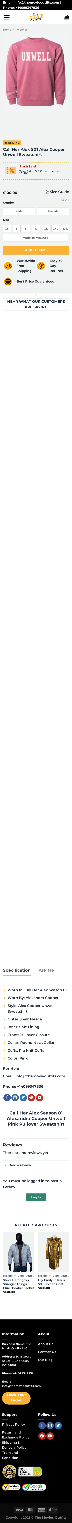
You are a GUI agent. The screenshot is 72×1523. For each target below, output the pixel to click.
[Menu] (6, 17)
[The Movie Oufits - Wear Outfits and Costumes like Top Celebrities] (36, 17)
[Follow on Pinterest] (31, 1097)
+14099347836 (30, 1086)
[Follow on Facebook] (7, 1097)
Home (7, 29)
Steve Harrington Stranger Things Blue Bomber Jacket (18, 1284)
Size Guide (59, 192)
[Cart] (66, 17)
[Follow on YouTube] (39, 1097)
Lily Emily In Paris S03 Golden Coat (51, 1282)
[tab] (17, 970)
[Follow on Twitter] (23, 1097)
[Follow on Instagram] (15, 1097)
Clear (65, 199)
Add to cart (36, 250)
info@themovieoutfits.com (40, 1076)
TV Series (21, 29)
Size (6, 219)
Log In (36, 1197)
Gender (8, 202)
